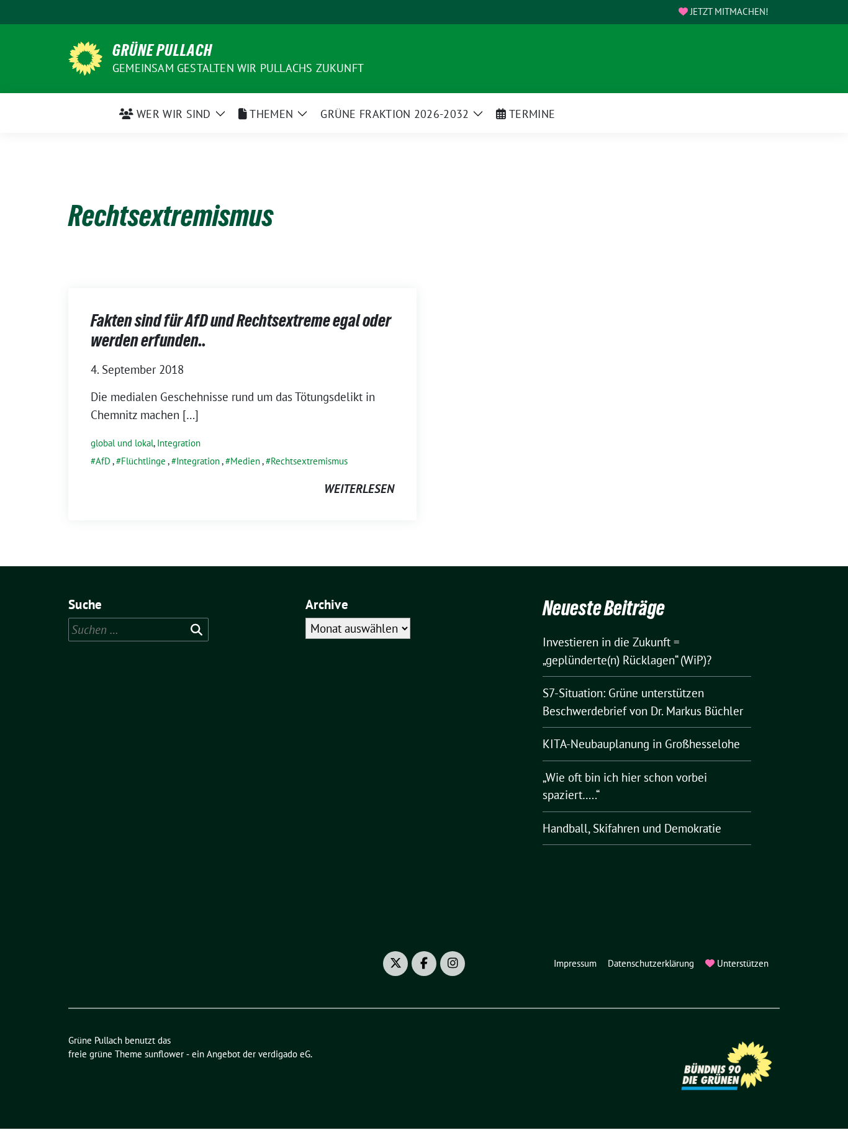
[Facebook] (424, 963)
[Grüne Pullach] (85, 57)
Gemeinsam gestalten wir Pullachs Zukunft (238, 68)
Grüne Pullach (162, 50)
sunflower (164, 1054)
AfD (103, 461)
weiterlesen (359, 488)
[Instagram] (452, 963)
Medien (245, 461)
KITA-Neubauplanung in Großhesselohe (641, 743)
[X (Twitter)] (395, 963)
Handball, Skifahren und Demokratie (632, 828)
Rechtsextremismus (309, 461)
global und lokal (122, 443)
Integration (179, 443)
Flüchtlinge (143, 461)
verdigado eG (284, 1054)
